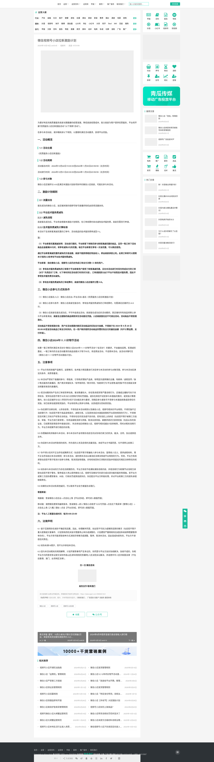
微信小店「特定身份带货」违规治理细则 (108, 693)
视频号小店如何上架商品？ (102, 706)
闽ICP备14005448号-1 (125, 754)
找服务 (102, 597)
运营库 (85, 4)
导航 (66, 29)
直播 (72, 29)
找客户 (96, 597)
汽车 (43, 18)
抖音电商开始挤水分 (166, 219)
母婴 (119, 18)
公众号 (78, 23)
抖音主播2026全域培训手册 (168, 197)
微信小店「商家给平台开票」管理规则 (107, 680)
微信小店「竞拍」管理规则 (167, 117)
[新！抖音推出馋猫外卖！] (151, 184)
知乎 (104, 23)
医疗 (61, 18)
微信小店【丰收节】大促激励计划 (105, 700)
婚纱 (107, 18)
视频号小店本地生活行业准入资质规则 (57, 726)
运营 (65, 4)
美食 (90, 18)
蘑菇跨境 (108, 597)
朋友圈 (70, 23)
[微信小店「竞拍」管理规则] (151, 116)
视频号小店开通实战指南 (51, 667)
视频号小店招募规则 (49, 693)
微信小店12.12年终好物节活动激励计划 (107, 674)
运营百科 (75, 4)
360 (115, 23)
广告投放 (90, 597)
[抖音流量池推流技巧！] (151, 243)
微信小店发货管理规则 (100, 667)
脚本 (84, 29)
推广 (125, 29)
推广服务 (110, 4)
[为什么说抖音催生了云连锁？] (151, 231)
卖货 (78, 29)
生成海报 (69, 758)
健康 (66, 18)
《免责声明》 (44, 597)
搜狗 (127, 23)
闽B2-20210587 (140, 754)
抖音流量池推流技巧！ (167, 242)
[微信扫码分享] (76, 758)
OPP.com (64, 754)
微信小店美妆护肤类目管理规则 (54, 706)
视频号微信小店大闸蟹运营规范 (54, 713)
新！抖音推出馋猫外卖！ (167, 184)
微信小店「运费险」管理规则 (53, 674)
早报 (92, 4)
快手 (57, 23)
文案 (49, 29)
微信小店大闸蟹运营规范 (51, 720)
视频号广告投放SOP (166, 139)
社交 (55, 18)
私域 (101, 29)
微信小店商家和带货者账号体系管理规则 (167, 128)
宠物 (125, 18)
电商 (95, 29)
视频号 (50, 23)
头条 (98, 23)
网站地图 (96, 754)
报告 (61, 29)
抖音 (43, 23)
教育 (101, 18)
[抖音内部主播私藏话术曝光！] (151, 208)
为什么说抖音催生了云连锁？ (167, 232)
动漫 (78, 18)
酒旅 (113, 18)
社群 (107, 29)
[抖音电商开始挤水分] (151, 219)
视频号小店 (66, 262)
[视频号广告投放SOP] (151, 139)
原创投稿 (175, 4)
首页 (59, 4)
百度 (121, 23)
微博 (63, 23)
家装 (95, 18)
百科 (55, 29)
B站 (84, 23)
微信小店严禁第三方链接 (51, 680)
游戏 (72, 18)
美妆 (84, 18)
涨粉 (113, 29)
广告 (119, 29)
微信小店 (42, 184)
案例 (101, 4)
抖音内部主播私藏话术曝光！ (167, 208)
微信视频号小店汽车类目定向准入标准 (107, 726)
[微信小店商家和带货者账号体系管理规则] (151, 128)
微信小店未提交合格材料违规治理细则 (107, 720)
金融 (49, 18)
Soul (110, 23)
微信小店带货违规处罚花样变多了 (105, 713)
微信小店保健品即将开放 (51, 700)
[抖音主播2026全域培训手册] (151, 196)
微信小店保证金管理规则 (51, 687)
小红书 (91, 23)
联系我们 (120, 4)
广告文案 (108, 754)
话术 (90, 29)
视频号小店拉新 (68, 606)
